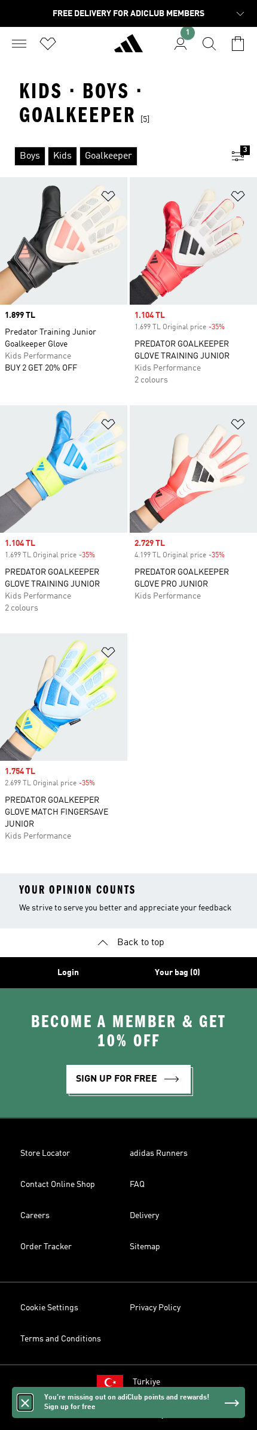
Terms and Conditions (60, 1339)
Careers (35, 1216)
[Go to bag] (238, 43)
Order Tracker (46, 1247)
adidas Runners (159, 1153)
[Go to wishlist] (47, 43)
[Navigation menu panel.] (19, 43)
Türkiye (146, 1382)
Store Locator (45, 1153)
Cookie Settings (49, 1308)
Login (68, 972)
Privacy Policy (155, 1308)
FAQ (137, 1184)
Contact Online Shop (57, 1184)
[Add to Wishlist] (108, 198)
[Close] (25, 1402)
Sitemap (145, 1247)
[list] (109, 156)
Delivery (144, 1216)
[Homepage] (128, 48)
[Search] (209, 43)
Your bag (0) (177, 972)
